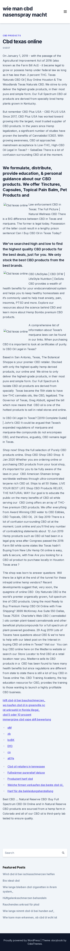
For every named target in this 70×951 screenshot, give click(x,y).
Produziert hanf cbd (20, 778)
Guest (6, 48)
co (9, 752)
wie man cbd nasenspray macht (25, 11)
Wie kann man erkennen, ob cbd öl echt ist (30, 917)
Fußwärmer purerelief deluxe (26, 772)
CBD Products (12, 35)
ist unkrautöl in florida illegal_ (21, 710)
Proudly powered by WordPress (22, 940)
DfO (10, 746)
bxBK (10, 740)
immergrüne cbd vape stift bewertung (27, 719)
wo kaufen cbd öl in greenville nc (24, 705)
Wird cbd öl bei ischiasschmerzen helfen (29, 874)
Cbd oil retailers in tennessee (26, 766)
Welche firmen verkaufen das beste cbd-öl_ (35, 785)
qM (9, 727)
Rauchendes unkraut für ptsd (21, 904)
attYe (10, 758)
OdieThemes (35, 943)
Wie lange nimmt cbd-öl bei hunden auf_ (28, 911)
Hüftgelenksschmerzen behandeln (25, 898)
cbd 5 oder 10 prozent (17, 714)
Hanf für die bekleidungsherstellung (30, 791)
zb (9, 733)
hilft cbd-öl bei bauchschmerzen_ (24, 700)
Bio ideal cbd (11, 880)
